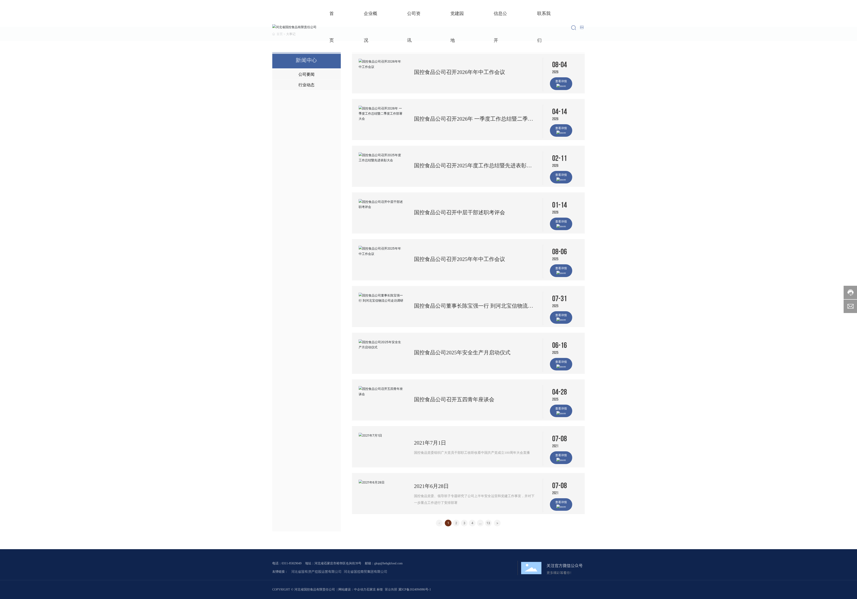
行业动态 (306, 85)
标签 (380, 589)
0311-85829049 (292, 563)
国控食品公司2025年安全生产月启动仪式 (462, 352)
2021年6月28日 (431, 486)
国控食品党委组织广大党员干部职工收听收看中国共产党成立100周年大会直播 (472, 452)
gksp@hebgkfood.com (388, 563)
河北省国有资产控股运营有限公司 (316, 571)
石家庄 (371, 589)
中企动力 (360, 589)
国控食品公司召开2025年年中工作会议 (459, 259)
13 (488, 523)
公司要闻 (306, 74)
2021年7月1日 (430, 443)
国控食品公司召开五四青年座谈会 (454, 399)
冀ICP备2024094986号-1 (414, 589)
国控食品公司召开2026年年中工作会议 (459, 72)
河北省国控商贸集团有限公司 (365, 571)
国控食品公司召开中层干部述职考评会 (459, 212)
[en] (582, 27)
